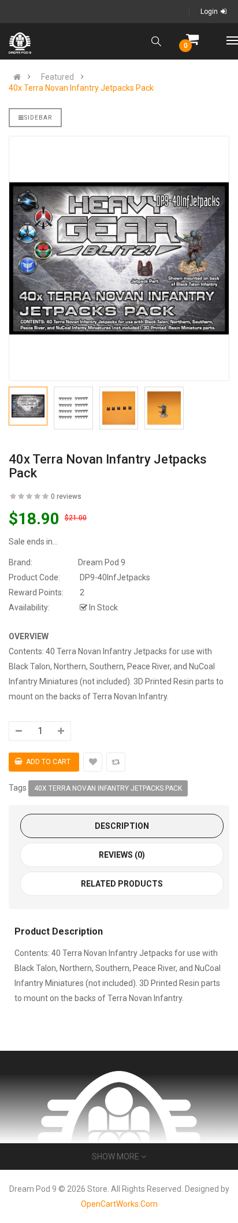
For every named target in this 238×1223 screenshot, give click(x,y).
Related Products (122, 883)
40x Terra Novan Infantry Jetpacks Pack (81, 88)
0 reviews (66, 496)
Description (122, 826)
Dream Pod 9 (101, 562)
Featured (57, 77)
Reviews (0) (122, 854)
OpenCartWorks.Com (119, 1204)
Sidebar (38, 117)
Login (209, 12)
